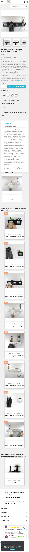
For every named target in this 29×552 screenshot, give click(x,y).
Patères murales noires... (14, 264)
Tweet (11, 94)
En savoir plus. (17, 547)
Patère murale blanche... (14, 353)
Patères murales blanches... (14, 413)
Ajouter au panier (16, 86)
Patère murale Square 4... (11, 197)
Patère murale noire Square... (14, 234)
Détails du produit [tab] (10, 126)
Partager (7, 94)
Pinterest (15, 94)
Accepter (12, 549)
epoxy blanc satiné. (20, 80)
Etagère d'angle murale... (14, 480)
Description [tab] (8, 123)
